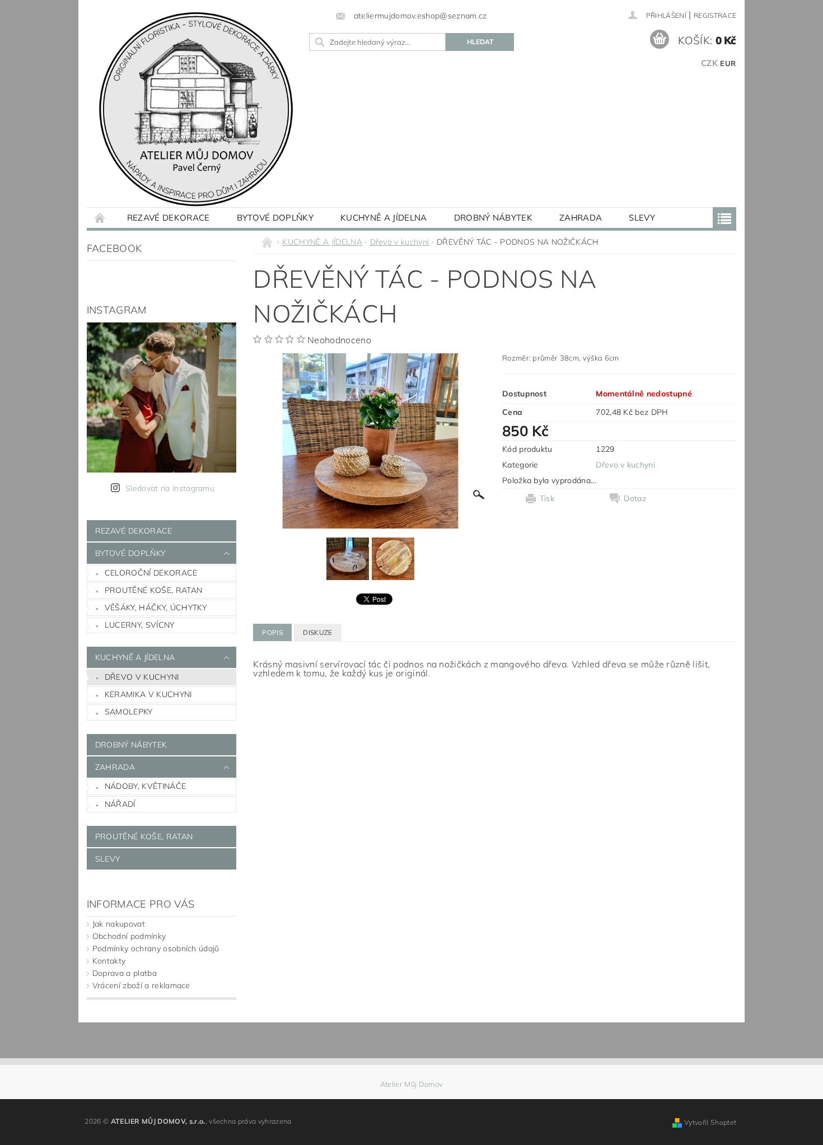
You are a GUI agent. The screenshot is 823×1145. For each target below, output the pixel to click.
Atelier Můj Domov (411, 1084)
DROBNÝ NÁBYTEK (493, 217)
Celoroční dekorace (151, 573)
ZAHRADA (580, 217)
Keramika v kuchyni (148, 694)
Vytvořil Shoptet (710, 1122)
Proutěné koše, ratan (153, 590)
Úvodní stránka (100, 217)
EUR (728, 63)
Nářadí (120, 804)
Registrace (715, 15)
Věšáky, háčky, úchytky (156, 607)
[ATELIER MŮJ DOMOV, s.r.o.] (196, 109)
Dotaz (635, 498)
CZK (709, 63)
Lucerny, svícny (140, 625)
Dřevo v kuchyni (142, 677)
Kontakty (109, 961)
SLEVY (642, 217)
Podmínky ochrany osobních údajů (155, 948)
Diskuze (317, 632)
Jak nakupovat (118, 924)
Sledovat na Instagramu (169, 488)
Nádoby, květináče (145, 786)
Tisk (547, 498)
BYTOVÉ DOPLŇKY (275, 217)
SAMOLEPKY (129, 712)
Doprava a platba (124, 973)
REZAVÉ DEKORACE (168, 217)
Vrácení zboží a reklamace (141, 985)
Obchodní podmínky (129, 936)
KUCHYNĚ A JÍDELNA (383, 217)
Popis (272, 632)
